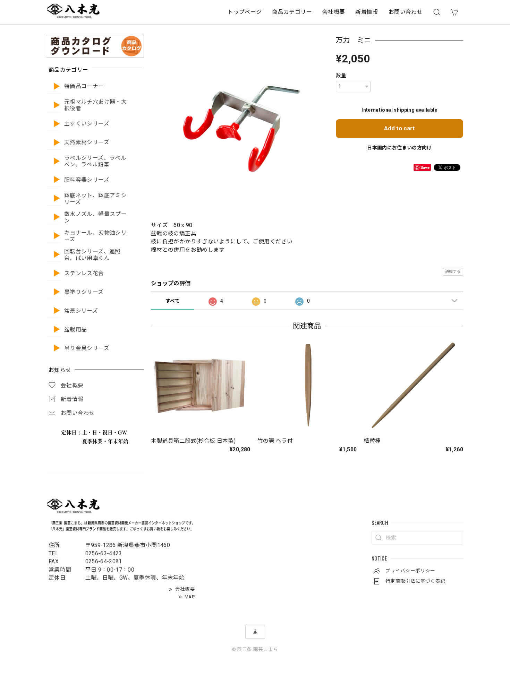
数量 (341, 75)
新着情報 (366, 12)
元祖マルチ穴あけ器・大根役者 (95, 105)
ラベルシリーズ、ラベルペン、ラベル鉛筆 (95, 161)
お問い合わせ (406, 12)
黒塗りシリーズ (84, 292)
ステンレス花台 (84, 273)
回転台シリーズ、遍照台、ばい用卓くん (92, 255)
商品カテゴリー (292, 12)
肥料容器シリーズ (86, 180)
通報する (453, 271)
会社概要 (333, 12)
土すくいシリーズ (86, 124)
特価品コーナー (84, 86)
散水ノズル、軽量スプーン (95, 217)
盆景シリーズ (81, 311)
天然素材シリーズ (86, 142)
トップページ (245, 12)
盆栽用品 (75, 330)
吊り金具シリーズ (86, 348)
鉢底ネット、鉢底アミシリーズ (95, 198)
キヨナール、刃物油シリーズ (95, 236)
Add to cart (399, 128)
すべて (172, 301)
